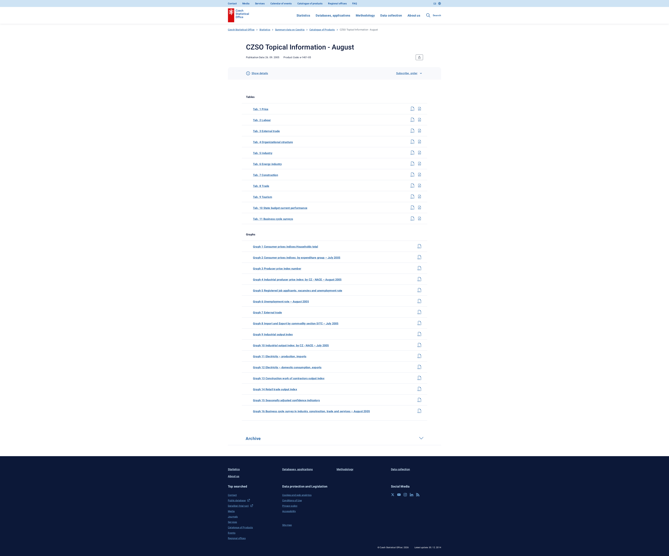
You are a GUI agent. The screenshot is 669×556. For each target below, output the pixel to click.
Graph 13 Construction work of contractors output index (288, 378)
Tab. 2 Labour (262, 120)
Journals (233, 516)
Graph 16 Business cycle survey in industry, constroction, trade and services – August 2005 (311, 411)
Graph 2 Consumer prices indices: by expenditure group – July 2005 (296, 257)
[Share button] (419, 57)
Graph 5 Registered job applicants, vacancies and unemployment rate (297, 290)
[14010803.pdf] (419, 130)
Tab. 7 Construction (265, 175)
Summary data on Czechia (290, 29)
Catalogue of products (310, 3)
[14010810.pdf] (419, 207)
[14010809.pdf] (419, 196)
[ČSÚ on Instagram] (405, 494)
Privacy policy (289, 505)
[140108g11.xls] (419, 355)
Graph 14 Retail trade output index (275, 389)
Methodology (365, 15)
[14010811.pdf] (419, 218)
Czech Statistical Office (241, 29)
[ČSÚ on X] (392, 494)
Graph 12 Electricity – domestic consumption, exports (287, 367)
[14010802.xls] (412, 119)
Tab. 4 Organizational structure (273, 142)
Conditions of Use (292, 500)
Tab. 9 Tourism (262, 197)
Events (231, 532)
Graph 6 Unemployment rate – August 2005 (281, 301)
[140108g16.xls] (419, 410)
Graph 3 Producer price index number (277, 268)
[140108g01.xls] (419, 246)
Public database (237, 500)
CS (434, 3)
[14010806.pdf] (419, 163)
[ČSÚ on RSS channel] (418, 494)
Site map (287, 525)
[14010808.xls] (412, 185)
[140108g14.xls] (419, 388)
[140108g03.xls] (419, 268)
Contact (232, 3)
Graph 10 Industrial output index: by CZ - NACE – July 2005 (291, 345)
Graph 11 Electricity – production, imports (279, 356)
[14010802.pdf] (419, 119)
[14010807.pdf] (419, 174)
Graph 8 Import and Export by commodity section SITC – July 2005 (296, 323)
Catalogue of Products (322, 29)
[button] (253, 486)
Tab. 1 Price (260, 109)
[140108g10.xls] (419, 345)
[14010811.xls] (412, 218)
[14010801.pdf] (419, 108)
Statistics (303, 15)
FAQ (354, 3)
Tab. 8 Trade (261, 186)
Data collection (391, 15)
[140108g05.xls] (419, 290)
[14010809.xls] (412, 196)
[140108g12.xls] (419, 366)
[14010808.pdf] (419, 185)
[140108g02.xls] (419, 257)
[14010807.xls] (412, 174)
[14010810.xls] (412, 207)
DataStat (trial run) (238, 505)
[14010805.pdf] (419, 152)
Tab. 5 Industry (262, 153)
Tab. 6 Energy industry (267, 164)
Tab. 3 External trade (266, 131)
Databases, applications (333, 15)
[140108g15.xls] (419, 399)
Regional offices (337, 3)
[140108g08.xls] (419, 323)
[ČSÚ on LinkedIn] (411, 494)
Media (245, 3)
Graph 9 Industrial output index (273, 334)
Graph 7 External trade (267, 312)
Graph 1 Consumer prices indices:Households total (285, 246)
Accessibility (289, 511)
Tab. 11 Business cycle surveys (273, 219)
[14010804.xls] (412, 141)
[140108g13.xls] (419, 377)
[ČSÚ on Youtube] (399, 494)
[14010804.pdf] (419, 141)
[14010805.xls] (412, 152)
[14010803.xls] (412, 130)
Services (260, 3)
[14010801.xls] (412, 108)
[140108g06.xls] (419, 301)
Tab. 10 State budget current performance (280, 208)
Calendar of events (281, 3)
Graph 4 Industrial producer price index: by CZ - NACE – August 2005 (297, 279)
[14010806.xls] (412, 163)
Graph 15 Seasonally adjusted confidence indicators (286, 400)
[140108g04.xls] (419, 279)
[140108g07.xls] (419, 312)
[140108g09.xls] (419, 334)
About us (413, 15)
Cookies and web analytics (297, 495)
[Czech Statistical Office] (238, 15)
